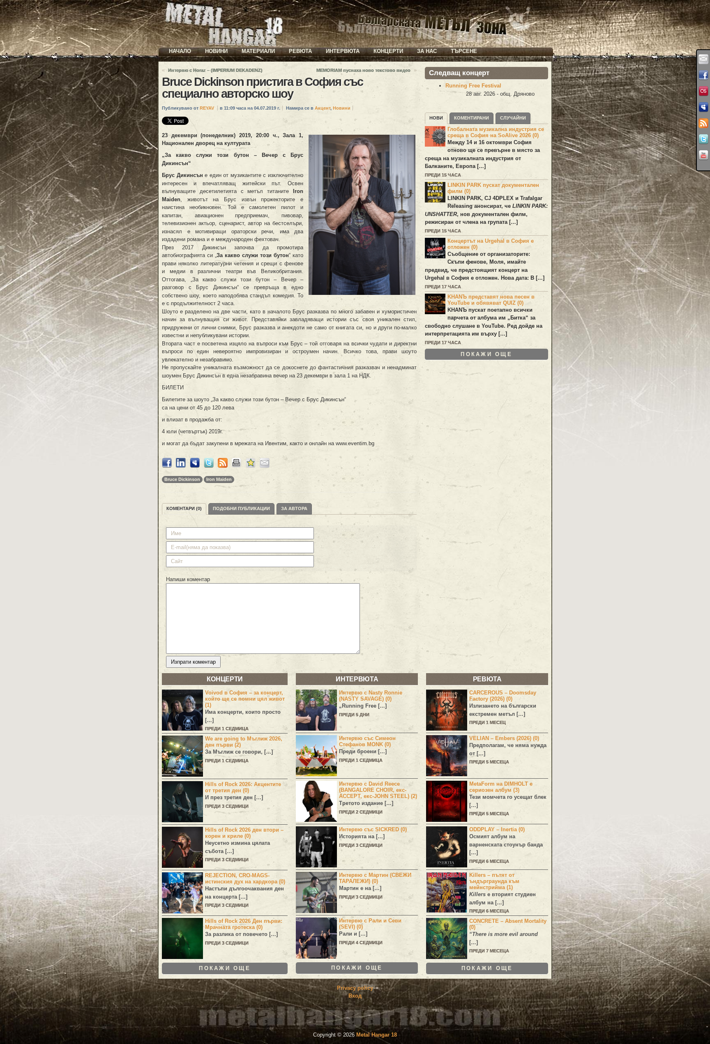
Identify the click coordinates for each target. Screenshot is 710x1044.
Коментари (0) (184, 508)
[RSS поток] (703, 123)
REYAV (207, 108)
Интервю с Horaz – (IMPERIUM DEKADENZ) (215, 70)
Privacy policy (355, 988)
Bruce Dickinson (182, 479)
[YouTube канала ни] (703, 155)
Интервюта (343, 51)
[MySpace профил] (703, 107)
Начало (180, 51)
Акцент (322, 108)
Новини (216, 51)
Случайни (513, 117)
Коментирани (471, 117)
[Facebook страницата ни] (703, 75)
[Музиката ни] (703, 91)
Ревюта (300, 51)
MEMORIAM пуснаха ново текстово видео (363, 70)
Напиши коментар (188, 579)
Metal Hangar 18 (376, 1035)
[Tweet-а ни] (703, 139)
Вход (355, 996)
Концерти (388, 51)
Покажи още (486, 354)
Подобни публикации (241, 508)
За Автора (294, 508)
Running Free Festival (473, 86)
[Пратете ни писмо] (703, 59)
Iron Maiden (219, 479)
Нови (436, 117)
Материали (258, 51)
